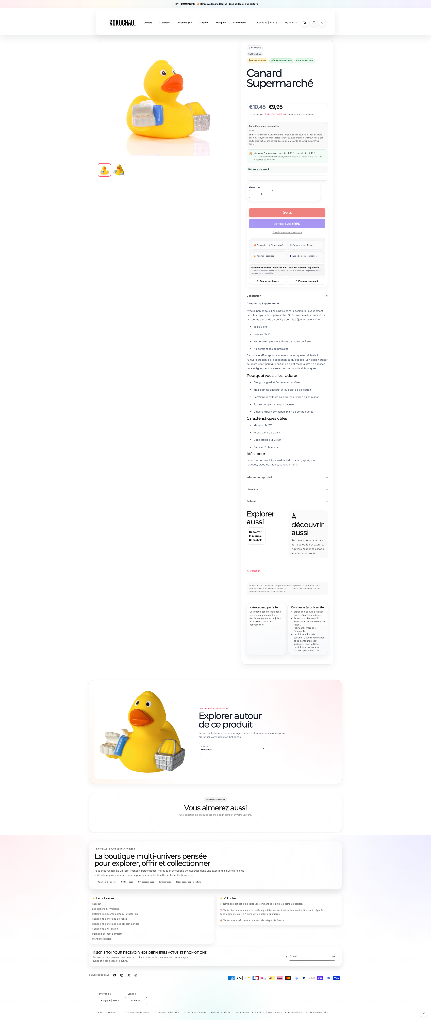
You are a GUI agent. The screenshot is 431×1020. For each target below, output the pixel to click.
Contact (96, 903)
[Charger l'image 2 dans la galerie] (118, 170)
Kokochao (111, 1012)
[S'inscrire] (333, 957)
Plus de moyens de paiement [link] (287, 232)
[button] (322, 22)
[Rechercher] (304, 22)
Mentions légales (101, 938)
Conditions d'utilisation (105, 928)
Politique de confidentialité (107, 933)
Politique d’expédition (221, 1012)
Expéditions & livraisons (105, 908)
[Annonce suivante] (290, 4)
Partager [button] (255, 570)
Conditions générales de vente (109, 918)
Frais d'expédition (274, 114)
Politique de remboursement (136, 1012)
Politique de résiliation (318, 1012)
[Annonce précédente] (141, 4)
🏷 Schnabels (254, 48)
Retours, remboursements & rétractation (115, 913)
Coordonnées (242, 1012)
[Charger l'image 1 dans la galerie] (104, 170)
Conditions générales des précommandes (115, 923)
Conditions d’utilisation (195, 1012)
